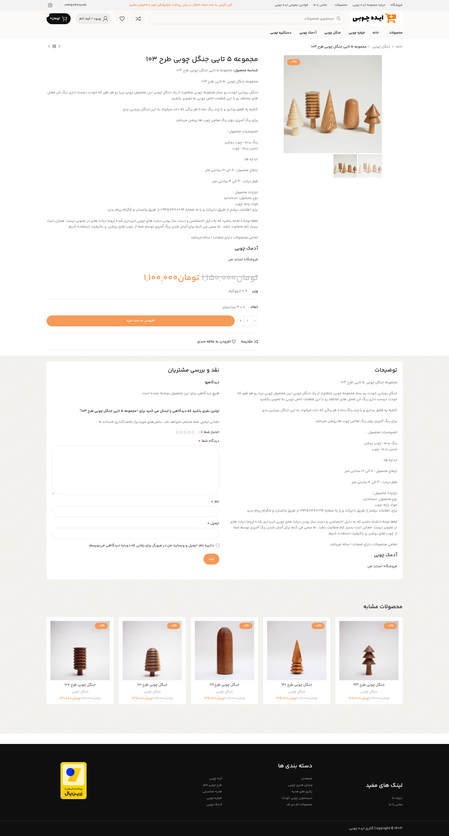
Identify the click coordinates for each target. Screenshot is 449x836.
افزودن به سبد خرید (140, 320)
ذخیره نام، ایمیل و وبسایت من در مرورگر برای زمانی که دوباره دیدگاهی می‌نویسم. (151, 545)
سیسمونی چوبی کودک (297, 798)
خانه (398, 47)
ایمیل (213, 523)
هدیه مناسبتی (212, 791)
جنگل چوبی (381, 47)
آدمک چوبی (246, 248)
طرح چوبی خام (212, 785)
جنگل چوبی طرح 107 (80, 685)
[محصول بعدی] (49, 46)
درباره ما (397, 798)
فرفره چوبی (214, 798)
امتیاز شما (209, 432)
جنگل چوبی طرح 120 (296, 685)
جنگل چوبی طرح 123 (369, 685)
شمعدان (306, 778)
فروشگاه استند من (243, 259)
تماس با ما (395, 804)
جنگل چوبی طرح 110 (152, 685)
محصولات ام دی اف (299, 804)
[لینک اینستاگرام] (50, 5)
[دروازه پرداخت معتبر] (74, 780)
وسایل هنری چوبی (300, 785)
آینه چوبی (215, 778)
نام (215, 501)
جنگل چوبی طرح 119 (224, 685)
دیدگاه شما (208, 441)
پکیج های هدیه (302, 791)
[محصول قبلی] (59, 46)
